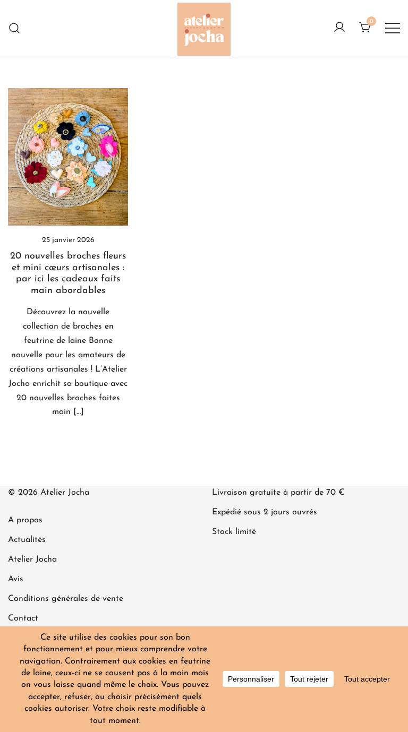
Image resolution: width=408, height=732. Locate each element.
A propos (25, 520)
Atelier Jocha (32, 559)
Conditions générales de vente (65, 599)
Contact (23, 618)
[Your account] (339, 28)
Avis (15, 579)
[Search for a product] (14, 28)
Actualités (27, 540)
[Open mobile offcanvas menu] (392, 28)
